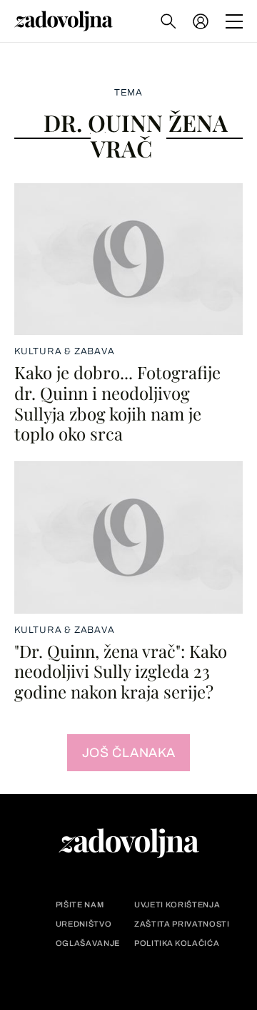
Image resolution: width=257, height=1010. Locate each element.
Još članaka (129, 753)
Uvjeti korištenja (177, 905)
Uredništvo (84, 924)
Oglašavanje (88, 943)
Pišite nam (80, 905)
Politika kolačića (176, 943)
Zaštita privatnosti (182, 924)
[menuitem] (200, 21)
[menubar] (202, 21)
